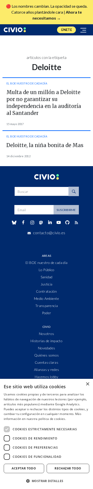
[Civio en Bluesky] (14, 222)
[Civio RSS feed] (76, 222)
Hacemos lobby (46, 377)
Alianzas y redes (46, 369)
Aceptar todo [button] (24, 468)
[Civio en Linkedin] (50, 222)
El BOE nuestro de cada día (26, 83)
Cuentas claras (46, 362)
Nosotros (46, 334)
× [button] (87, 384)
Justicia (46, 284)
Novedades (46, 348)
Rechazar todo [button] (68, 468)
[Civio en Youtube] (58, 222)
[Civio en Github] (67, 222)
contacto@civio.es (49, 232)
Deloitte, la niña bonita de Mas (44, 145)
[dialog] (46, 434)
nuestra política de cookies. (46, 419)
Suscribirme (66, 210)
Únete (66, 30)
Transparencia (46, 306)
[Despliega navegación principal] (83, 29)
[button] (46, 480)
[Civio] (15, 29)
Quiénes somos (46, 355)
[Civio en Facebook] (23, 222)
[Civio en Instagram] (32, 222)
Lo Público (47, 270)
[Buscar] (73, 191)
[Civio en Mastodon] (40, 222)
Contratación (46, 291)
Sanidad (47, 277)
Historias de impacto (46, 341)
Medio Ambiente (46, 298)
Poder (46, 313)
